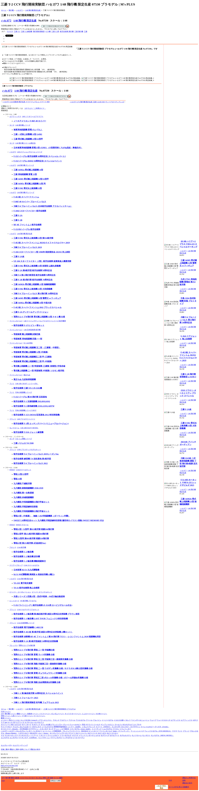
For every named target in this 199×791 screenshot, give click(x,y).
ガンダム (39, 778)
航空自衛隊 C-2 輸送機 (23, 552)
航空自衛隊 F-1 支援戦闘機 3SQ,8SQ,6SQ (32, 401)
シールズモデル (47, 727)
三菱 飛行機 (78, 31)
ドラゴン (115, 729)
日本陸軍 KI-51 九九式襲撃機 (26, 570)
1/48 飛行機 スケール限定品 (25, 143)
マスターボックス (11, 735)
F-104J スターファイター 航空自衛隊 (30, 211)
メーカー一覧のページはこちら (12, 720)
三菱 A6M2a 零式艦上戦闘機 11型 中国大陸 (33, 303)
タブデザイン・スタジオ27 (38, 729)
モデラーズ (105, 735)
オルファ (40, 722)
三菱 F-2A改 (19, 256)
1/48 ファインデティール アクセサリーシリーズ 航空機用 (45, 321)
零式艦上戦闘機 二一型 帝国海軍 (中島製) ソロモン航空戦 (39, 370)
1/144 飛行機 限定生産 (25, 579)
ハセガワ (7, 90)
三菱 (85, 31)
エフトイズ (20, 722)
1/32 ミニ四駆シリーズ (23, 439)
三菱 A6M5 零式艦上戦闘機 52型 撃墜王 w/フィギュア (37, 298)
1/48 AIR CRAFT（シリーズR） (26, 383)
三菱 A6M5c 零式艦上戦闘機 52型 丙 (30, 184)
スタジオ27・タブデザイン (130, 727)
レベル (75, 737)
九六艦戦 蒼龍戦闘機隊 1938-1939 (28, 488)
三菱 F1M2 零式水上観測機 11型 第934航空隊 (33, 238)
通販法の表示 (35, 749)
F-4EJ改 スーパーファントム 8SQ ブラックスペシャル (38, 307)
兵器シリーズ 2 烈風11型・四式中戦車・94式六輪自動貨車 (39, 596)
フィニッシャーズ (137, 731)
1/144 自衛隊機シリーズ (25, 623)
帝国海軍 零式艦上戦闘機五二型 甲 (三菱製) (33, 357)
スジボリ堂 (116, 727)
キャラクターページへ (73, 714)
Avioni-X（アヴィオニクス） (41, 720)
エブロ (27, 722)
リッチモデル (67, 737)
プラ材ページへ (27, 716)
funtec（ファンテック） (121, 731)
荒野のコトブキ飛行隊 (27, 645)
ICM (26, 720)
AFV (2, 714)
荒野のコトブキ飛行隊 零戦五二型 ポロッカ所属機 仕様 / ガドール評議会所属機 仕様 (51, 678)
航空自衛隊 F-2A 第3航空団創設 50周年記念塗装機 (36, 641)
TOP (3, 781)
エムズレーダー (6, 745)
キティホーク (27, 724)
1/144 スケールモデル (31, 565)
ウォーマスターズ (163, 720)
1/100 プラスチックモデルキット (29, 449)
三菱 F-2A (18, 215)
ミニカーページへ (88, 714)
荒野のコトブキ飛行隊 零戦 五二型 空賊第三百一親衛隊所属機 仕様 (43, 659)
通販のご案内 (14, 749)
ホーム (3, 709)
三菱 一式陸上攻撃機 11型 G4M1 (28, 134)
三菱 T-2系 (55, 31)
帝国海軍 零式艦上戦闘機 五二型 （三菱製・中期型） (37, 347)
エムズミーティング (20, 745)
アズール (72, 720)
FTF (14, 722)
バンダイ (28, 731)
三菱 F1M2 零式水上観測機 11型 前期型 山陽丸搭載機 (37, 266)
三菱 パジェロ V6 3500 (24, 443)
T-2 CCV (10, 31)
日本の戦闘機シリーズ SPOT (25, 410)
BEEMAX (84, 731)
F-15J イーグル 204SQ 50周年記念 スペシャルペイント (38, 161)
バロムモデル (20, 731)
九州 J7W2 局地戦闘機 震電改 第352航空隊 (188, 282)
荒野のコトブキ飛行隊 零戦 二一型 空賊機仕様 (34, 650)
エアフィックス (15, 116)
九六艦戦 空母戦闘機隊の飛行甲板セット (32, 502)
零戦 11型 (18, 479)
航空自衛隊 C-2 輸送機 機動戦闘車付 (30, 561)
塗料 (44, 778)
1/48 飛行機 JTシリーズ (25, 165)
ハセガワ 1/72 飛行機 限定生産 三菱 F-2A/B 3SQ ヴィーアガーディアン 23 (97, 102)
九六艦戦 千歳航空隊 (23, 483)
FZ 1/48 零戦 (28, 343)
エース (9, 722)
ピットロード (14, 601)
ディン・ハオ (59, 729)
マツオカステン (24, 735)
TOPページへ (6, 711)
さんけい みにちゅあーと (22, 727)
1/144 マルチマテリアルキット (28, 609)
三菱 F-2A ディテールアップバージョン (31, 312)
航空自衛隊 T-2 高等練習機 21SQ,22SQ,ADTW (34, 406)
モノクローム (14, 428)
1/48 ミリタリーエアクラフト (32, 116)
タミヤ (11, 125)
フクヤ (174, 731)
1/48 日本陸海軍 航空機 (32, 330)
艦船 (12, 778)
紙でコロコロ (16, 724)
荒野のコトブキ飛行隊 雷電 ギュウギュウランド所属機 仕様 (40, 673)
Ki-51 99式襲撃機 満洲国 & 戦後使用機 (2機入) (34, 574)
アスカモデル (81, 720)
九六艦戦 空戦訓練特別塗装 (26, 506)
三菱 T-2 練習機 (26, 31)
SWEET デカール (22, 525)
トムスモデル (107, 729)
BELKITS (33, 733)
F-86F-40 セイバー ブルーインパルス (30, 202)
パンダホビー (37, 731)
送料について (25, 749)
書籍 (60, 778)
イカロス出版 (119, 720)
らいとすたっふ (44, 737)
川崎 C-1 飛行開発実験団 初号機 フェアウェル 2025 (36, 702)
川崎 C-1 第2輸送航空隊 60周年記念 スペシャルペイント (38, 693)
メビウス (75, 735)
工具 (48, 778)
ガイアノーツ (6, 724)
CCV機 (48, 31)
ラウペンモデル (56, 737)
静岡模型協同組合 (60, 727)
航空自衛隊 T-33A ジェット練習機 (28, 432)
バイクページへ (45, 714)
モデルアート (114, 735)
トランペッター (125, 729)
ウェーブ (153, 720)
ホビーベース (92, 733)
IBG (29, 720)
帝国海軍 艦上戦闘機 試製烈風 (27, 334)
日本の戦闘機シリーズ (23, 392)
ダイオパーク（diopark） (10, 729)
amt (6, 722)
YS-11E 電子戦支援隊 (23, 583)
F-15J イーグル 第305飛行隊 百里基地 (30, 397)
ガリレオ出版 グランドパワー (52, 724)
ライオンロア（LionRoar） (28, 737)
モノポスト (146, 735)
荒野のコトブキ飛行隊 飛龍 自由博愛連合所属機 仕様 (37, 682)
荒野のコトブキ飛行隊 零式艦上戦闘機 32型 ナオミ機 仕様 (39, 317)
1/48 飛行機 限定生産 (24, 20)
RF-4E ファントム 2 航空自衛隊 (28, 225)
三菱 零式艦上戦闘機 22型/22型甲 (28, 139)
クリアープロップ (16, 565)
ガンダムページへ (57, 714)
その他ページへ (101, 714)
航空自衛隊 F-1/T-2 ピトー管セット (29, 325)
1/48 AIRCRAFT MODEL (29, 428)
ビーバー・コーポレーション (20, 592)
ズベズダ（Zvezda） (161, 727)
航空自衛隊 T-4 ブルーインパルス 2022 (31, 463)
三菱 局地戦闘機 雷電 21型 (25, 174)
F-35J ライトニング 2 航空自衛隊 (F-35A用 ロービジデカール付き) (43, 605)
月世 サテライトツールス (91, 724)
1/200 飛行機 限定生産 (25, 689)
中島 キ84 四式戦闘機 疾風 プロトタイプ (188, 301)
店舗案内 (185, 787)
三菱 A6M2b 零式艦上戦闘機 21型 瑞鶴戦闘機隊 (35, 284)
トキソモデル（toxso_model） (80, 729)
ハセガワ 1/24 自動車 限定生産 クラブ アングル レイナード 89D (26, 102)
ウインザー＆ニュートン (140, 720)
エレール (33, 722)
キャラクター (30, 778)
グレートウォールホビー (72, 724)
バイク (22, 778)
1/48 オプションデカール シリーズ (29, 152)
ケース (56, 778)
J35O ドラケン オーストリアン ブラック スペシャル (188, 393)
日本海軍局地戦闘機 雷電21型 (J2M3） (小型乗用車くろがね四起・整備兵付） (48, 148)
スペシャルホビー (147, 727)
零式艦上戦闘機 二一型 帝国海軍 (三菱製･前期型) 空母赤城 (39, 366)
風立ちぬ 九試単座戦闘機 (25, 379)
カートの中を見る (175, 787)
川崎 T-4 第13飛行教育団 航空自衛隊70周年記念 (35, 275)
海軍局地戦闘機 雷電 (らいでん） (28, 130)
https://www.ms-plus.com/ (9, 765)
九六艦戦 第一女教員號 (24, 493)
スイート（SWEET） (103, 727)
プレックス (13, 645)
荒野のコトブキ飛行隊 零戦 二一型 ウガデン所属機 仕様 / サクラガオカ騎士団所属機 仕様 (53, 668)
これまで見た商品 (161, 787)
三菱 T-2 (17, 31)
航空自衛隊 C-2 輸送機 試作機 (27, 556)
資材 (51, 778)
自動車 (16, 778)
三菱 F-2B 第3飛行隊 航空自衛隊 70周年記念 (33, 280)
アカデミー (64, 720)
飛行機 (11, 709)
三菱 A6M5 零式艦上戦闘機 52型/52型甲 (31, 179)
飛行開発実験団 (39, 31)
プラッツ (12, 419)
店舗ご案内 (5, 749)
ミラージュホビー (52, 735)
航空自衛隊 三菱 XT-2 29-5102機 (28, 388)
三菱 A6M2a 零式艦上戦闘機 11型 (28, 170)
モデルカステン (125, 735)
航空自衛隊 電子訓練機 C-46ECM (28, 627)
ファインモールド (16, 321)
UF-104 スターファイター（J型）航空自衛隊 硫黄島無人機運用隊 (42, 261)
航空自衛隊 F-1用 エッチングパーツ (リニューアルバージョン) (41, 423)
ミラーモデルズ (65, 735)
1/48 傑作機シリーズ (22, 125)
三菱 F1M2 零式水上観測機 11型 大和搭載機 (33, 289)
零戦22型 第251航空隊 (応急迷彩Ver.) (30, 543)
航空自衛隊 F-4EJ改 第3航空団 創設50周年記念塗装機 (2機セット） (43, 632)
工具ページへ (16, 716)
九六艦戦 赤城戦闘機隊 (24, 497)
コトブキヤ (137, 724)
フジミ (11, 383)
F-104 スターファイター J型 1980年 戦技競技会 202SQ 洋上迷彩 (42, 252)
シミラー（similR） (74, 727)
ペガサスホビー (24, 733)
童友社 (66, 729)
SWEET (12, 470)
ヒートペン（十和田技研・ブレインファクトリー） (62, 731)
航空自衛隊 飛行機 (67, 31)
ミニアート (34, 735)
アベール (89, 720)
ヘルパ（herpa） (43, 733)
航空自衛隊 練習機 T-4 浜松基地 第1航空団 (32, 459)
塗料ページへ (6, 716)
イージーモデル (107, 720)
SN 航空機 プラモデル (28, 601)
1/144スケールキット (23, 470)
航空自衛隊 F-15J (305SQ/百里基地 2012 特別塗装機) (37, 415)
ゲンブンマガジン (107, 724)
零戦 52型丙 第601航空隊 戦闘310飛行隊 (31, 538)
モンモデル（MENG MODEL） (162, 735)
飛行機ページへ (10, 714)
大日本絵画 (23, 729)
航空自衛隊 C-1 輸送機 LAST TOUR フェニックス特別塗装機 (41, 618)
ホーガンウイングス (57, 733)
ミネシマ (42, 735)
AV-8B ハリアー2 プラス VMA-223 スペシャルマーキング (188, 244)
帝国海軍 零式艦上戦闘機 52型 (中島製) (31, 352)
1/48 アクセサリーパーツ (26, 419)
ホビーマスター (112, 733)
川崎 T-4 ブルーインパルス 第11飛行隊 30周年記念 (36, 293)
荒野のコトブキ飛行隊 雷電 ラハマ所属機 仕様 (34, 654)
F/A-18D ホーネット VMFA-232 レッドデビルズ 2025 (188, 482)
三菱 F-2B (18, 220)
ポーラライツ (70, 733)
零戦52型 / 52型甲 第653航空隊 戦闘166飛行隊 (34, 529)
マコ (2, 735)
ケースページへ (39, 716)
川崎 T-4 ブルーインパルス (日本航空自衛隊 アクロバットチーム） (43, 206)
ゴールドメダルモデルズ (123, 724)
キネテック (36, 724)
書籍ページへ (6, 718)
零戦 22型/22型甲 (21, 474)
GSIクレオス (36, 727)
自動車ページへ (33, 714)
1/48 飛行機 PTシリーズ (25, 192)
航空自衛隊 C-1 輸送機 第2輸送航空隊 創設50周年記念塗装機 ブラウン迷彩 (46, 614)
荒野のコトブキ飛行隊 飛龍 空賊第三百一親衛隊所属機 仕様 (40, 664)
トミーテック (97, 729)
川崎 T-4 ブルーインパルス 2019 (28, 247)
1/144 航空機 (21, 547)
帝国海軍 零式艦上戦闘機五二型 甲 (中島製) (33, 361)
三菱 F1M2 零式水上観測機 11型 (28, 188)
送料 (184, 780)
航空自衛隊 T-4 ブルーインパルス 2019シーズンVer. (36, 454)
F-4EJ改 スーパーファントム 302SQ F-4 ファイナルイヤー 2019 (42, 243)
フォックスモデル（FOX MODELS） (158, 731)
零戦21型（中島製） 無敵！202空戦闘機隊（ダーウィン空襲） (42, 516)
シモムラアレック (88, 727)
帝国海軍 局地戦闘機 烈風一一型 (28, 339)
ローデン (81, 737)
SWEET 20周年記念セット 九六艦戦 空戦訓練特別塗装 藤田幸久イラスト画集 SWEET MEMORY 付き (59, 520)
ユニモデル (5, 737)
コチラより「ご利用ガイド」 (35, 108)
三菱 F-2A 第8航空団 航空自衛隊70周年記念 (33, 270)
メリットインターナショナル (89, 735)
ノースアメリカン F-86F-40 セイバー (30, 121)
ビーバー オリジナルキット (42, 592)
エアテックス (175, 720)
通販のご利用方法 (189, 778)
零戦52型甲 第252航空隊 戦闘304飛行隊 (31, 534)
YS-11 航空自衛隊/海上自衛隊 (26, 588)
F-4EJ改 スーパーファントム (26, 197)
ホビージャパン (81, 733)
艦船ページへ (22, 714)
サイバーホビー (6, 727)
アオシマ (12, 547)
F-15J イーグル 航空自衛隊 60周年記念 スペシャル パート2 (40, 156)
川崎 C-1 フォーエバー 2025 (26, 698)
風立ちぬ (27, 375)
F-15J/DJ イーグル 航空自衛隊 (27, 229)
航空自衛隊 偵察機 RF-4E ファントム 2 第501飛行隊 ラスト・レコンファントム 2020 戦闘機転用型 (57, 636)
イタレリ (127, 720)
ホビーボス (102, 733)
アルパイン (97, 720)
